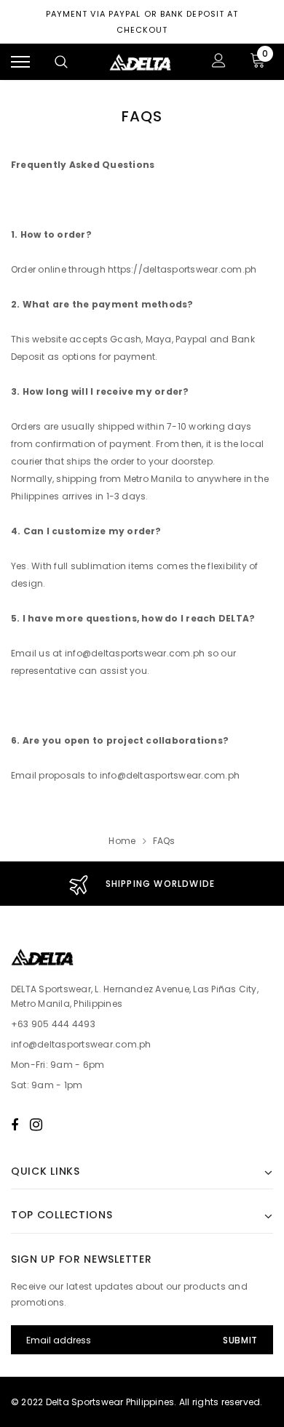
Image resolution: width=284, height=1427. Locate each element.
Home (122, 841)
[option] (142, 883)
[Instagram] (36, 1124)
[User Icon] (219, 62)
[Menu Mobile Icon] (20, 62)
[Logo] (140, 61)
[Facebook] (14, 1124)
